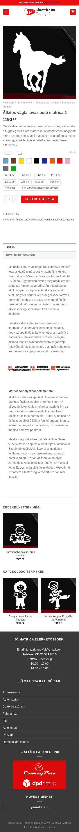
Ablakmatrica (11, 692)
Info (5, 720)
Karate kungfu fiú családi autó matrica (58, 618)
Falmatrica (10, 713)
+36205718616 (52, 2)
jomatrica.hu (41, 807)
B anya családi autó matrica (20, 618)
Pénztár (8, 734)
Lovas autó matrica (63, 219)
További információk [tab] (20, 255)
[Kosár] (73, 12)
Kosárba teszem (39, 199)
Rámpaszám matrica (16, 741)
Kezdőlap (8, 102)
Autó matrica (24, 102)
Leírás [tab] (10, 247)
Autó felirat (10, 727)
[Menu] (6, 12)
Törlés (72, 152)
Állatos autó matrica (47, 102)
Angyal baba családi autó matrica (20, 554)
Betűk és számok (14, 706)
